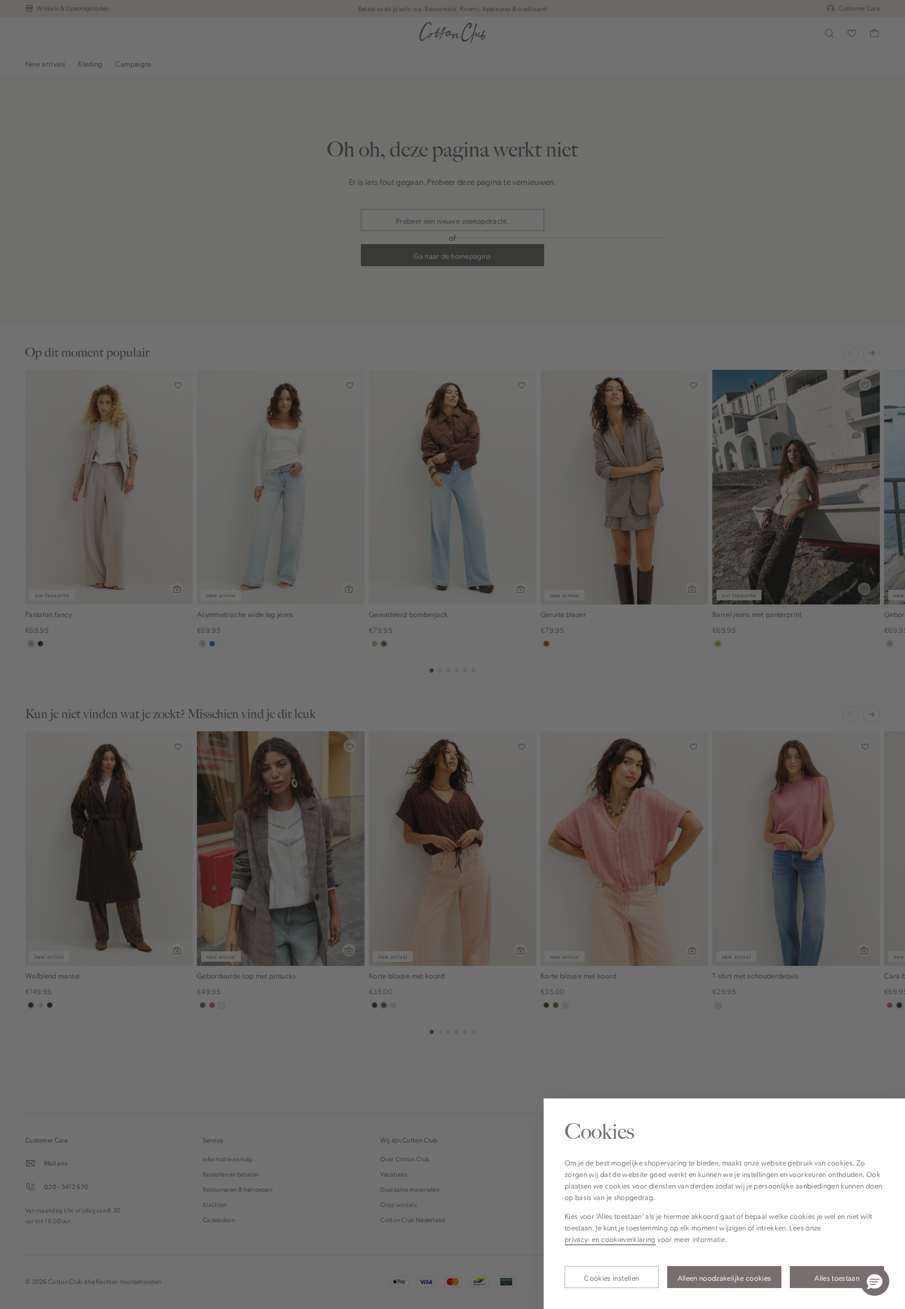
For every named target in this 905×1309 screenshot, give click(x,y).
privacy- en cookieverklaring (610, 1239)
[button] (874, 1281)
